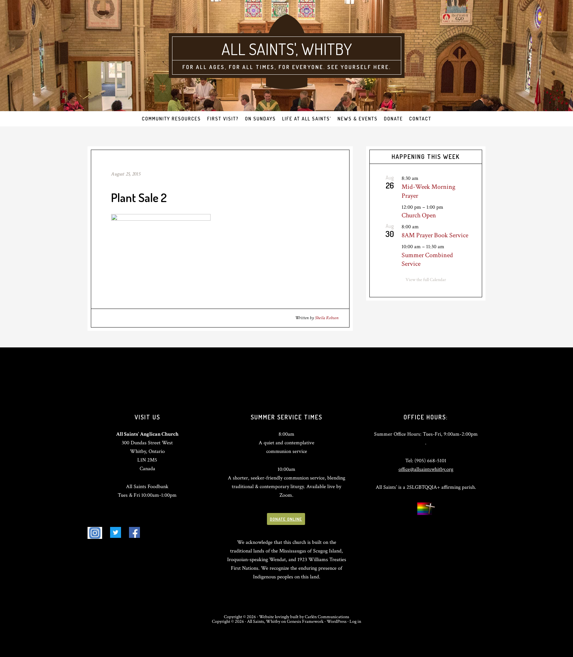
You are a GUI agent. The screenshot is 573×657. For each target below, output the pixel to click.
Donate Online (286, 519)
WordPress (337, 621)
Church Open (419, 215)
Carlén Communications (327, 617)
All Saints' (258, 49)
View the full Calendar (426, 280)
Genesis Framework (305, 621)
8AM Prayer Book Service (435, 235)
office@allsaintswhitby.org (426, 469)
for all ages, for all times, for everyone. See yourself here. (286, 67)
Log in (355, 621)
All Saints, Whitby (263, 621)
